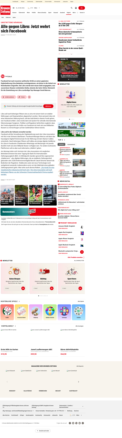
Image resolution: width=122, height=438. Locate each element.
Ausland (62, 12)
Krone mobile (48, 1)
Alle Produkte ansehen (75, 257)
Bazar (71, 1)
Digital (69, 12)
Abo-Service (6, 415)
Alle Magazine (80, 366)
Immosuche (57, 1)
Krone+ (15, 12)
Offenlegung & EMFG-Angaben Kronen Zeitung (42, 406)
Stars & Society (42, 12)
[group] (7, 195)
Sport (49, 12)
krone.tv (82, 12)
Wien (28, 12)
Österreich (22, 12)
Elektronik (8, 17)
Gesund (55, 12)
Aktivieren (48, 106)
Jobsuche (65, 1)
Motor (74, 12)
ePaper (22, 1)
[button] (77, 12)
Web (3, 17)
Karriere (76, 411)
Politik (34, 12)
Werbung (69, 411)
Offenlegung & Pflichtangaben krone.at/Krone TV (16, 406)
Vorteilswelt (15, 1)
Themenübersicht (50, 222)
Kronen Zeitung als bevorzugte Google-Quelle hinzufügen (29, 106)
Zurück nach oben (43, 431)
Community (30, 1)
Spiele (14, 17)
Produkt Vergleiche (68, 223)
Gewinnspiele (39, 1)
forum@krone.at (44, 224)
